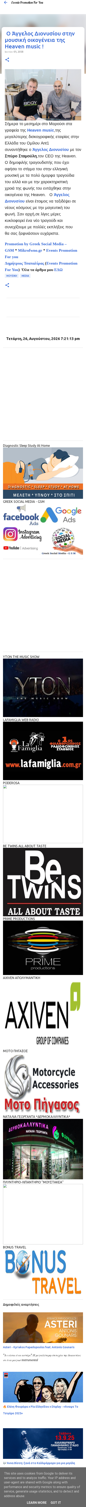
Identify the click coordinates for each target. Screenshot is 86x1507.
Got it (56, 1503)
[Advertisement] (43, 394)
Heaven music (40, 130)
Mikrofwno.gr (30, 250)
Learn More (37, 1503)
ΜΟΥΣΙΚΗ (11, 275)
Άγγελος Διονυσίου (50, 149)
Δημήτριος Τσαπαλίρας (24, 263)
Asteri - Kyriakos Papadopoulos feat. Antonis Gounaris (38, 1347)
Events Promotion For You (27, 2)
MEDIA (25, 275)
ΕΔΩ (58, 269)
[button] (7, 60)
